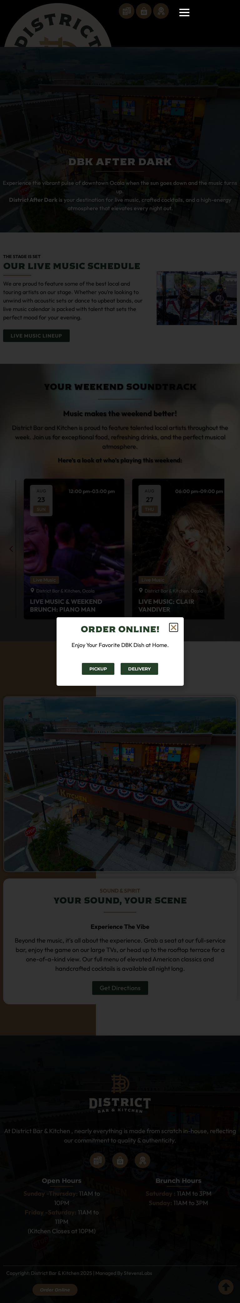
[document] (120, 651)
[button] (174, 627)
